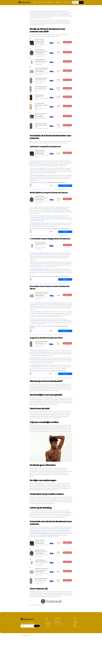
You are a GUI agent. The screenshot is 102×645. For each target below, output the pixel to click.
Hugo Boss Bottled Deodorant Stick (38, 350)
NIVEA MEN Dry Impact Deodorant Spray (53, 211)
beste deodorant (64, 14)
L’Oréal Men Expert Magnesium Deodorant (40, 253)
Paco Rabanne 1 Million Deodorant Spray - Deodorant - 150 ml (41, 105)
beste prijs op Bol (67, 63)
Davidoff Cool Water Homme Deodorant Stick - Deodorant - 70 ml (41, 125)
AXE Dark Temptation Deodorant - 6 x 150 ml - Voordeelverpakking (40, 41)
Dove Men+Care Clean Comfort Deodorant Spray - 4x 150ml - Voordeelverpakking (41, 70)
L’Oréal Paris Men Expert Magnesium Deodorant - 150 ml (41, 244)
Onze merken (41, 2)
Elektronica (58, 2)
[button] (41, 2)
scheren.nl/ (32, 591)
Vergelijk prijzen (67, 42)
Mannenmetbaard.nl (58, 623)
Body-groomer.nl (58, 622)
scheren (40, 595)
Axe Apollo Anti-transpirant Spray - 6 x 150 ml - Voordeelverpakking (40, 115)
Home (35, 2)
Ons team (65, 2)
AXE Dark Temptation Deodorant (38, 175)
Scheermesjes (50, 2)
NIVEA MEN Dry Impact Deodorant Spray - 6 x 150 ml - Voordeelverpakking (41, 51)
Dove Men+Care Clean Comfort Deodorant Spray (46, 303)
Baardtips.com (57, 620)
